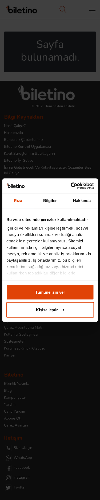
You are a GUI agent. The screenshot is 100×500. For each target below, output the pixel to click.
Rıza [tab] (18, 200)
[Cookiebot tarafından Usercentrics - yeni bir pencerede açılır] (71, 185)
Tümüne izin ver (50, 292)
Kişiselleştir (47, 309)
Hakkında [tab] (82, 200)
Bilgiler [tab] (50, 200)
